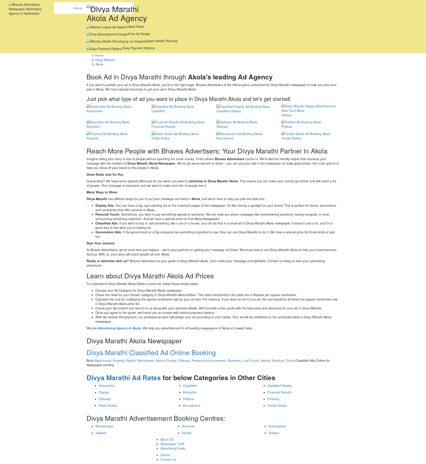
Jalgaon (100, 433)
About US (167, 439)
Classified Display (279, 385)
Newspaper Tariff (172, 444)
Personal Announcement (209, 360)
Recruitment (145, 360)
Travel (290, 360)
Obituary (184, 360)
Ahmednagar (104, 426)
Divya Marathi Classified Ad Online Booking (151, 352)
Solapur (273, 433)
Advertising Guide (172, 448)
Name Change (166, 360)
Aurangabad (277, 426)
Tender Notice (277, 405)
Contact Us (168, 459)
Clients (165, 455)
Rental (130, 360)
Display (104, 392)
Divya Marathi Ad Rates (124, 377)
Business (234, 360)
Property (118, 360)
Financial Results (279, 392)
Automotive (106, 385)
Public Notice (108, 405)
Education (190, 392)
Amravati (188, 426)
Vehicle (265, 360)
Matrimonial (103, 360)
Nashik (186, 433)
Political (188, 399)
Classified (190, 385)
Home (78, 8)
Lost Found (250, 360)
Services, (279, 360)
